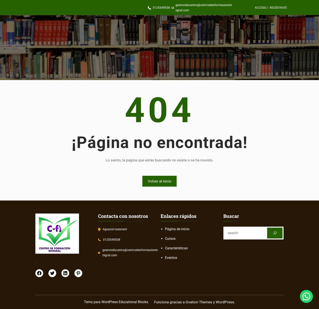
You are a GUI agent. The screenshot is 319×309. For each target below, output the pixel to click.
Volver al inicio (159, 181)
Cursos (170, 239)
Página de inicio (177, 229)
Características (176, 248)
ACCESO (260, 7)
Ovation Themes (199, 302)
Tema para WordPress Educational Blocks (116, 302)
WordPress (225, 302)
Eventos (171, 258)
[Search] (275, 233)
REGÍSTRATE (278, 7)
